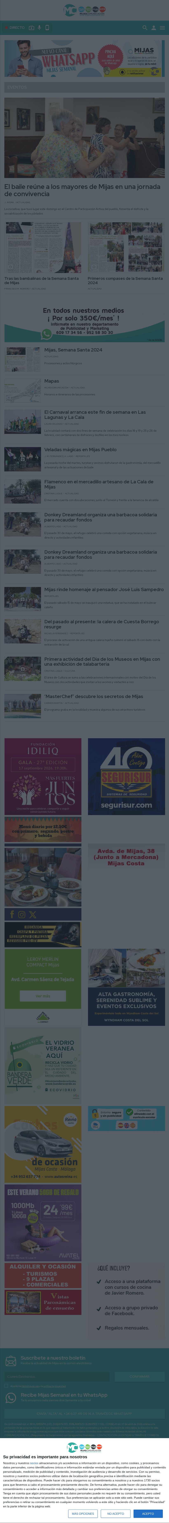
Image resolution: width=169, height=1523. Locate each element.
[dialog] (84, 1480)
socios (34, 1463)
